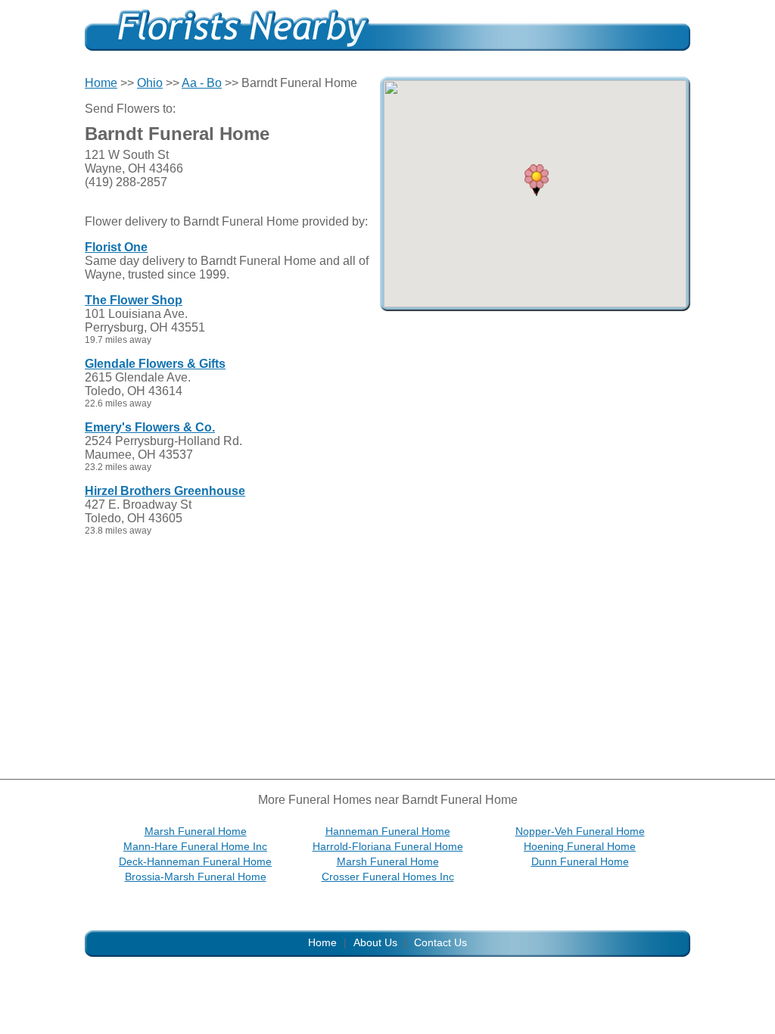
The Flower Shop (133, 300)
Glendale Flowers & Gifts (155, 363)
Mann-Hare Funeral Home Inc (195, 846)
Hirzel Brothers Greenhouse (165, 490)
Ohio (150, 82)
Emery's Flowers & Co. (150, 427)
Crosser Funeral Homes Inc (388, 876)
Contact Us (440, 942)
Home (101, 82)
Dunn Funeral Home (580, 861)
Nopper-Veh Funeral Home (580, 831)
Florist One (116, 247)
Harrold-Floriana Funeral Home (388, 846)
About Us (375, 942)
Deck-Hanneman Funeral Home (195, 861)
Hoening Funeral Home (580, 846)
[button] (536, 180)
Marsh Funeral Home (196, 831)
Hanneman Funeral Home (387, 831)
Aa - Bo (202, 82)
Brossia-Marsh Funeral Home (195, 876)
